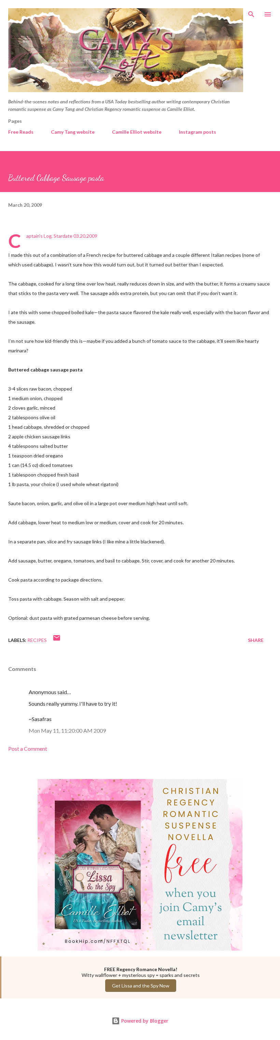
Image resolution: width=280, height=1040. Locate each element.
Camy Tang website (73, 132)
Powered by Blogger (144, 1020)
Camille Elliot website (137, 132)
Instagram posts (197, 132)
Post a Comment (27, 748)
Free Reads (20, 132)
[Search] (251, 12)
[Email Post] (57, 640)
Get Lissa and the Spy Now (140, 985)
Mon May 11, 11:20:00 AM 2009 (67, 730)
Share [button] (256, 640)
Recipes (37, 640)
